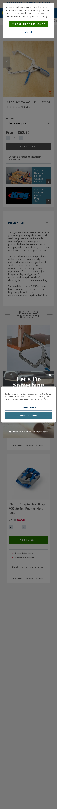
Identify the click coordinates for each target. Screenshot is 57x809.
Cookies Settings (28, 407)
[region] (28, 404)
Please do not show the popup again (30, 431)
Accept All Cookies (28, 415)
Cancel (28, 32)
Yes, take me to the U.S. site (28, 24)
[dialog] (28, 20)
